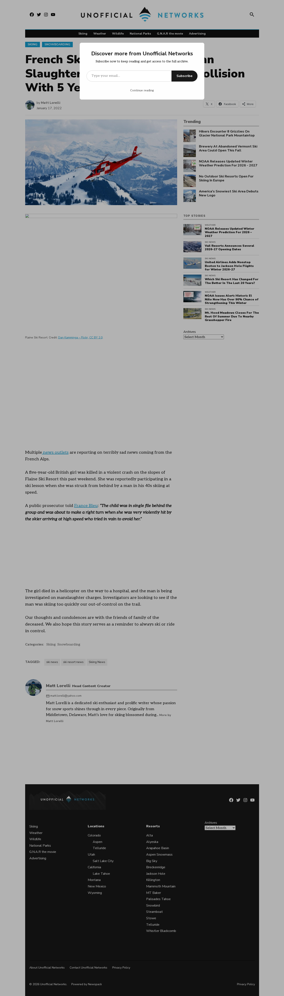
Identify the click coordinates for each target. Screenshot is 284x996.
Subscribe (185, 76)
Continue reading (142, 90)
